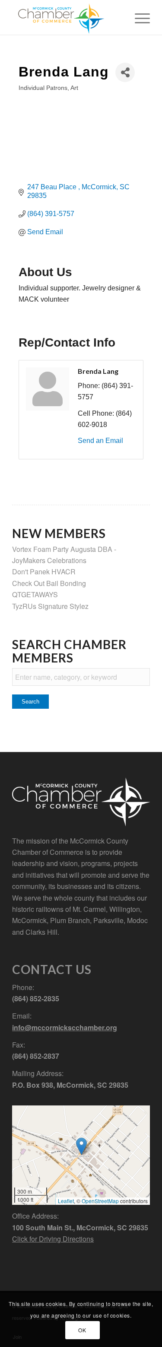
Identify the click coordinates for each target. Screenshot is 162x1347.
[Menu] (138, 17)
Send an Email (100, 440)
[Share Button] (125, 72)
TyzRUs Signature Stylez (50, 606)
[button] (81, 1146)
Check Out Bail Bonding (49, 583)
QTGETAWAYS (35, 594)
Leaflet (66, 1200)
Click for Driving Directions (53, 1239)
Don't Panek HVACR (44, 571)
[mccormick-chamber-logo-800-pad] (67, 17)
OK (82, 1330)
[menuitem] (138, 17)
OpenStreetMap (100, 1200)
